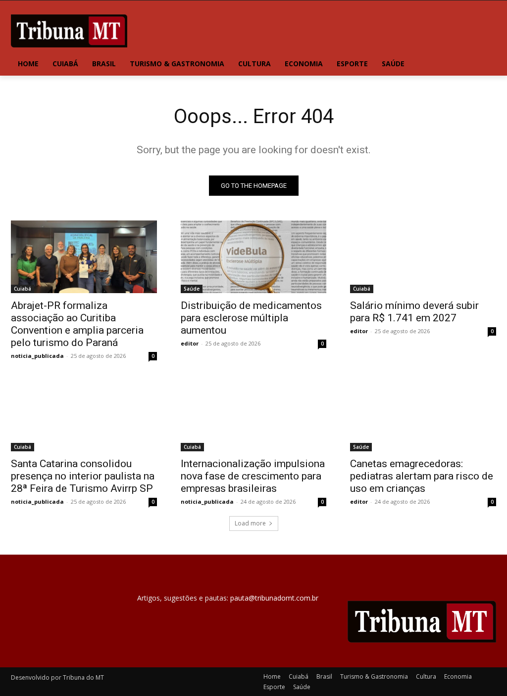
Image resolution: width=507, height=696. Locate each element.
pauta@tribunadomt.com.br (274, 598)
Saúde (192, 288)
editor (190, 343)
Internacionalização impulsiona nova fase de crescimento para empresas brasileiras (253, 476)
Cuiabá (22, 288)
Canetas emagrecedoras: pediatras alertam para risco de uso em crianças (421, 476)
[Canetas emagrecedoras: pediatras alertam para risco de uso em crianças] (423, 414)
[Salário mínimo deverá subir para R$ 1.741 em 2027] (423, 256)
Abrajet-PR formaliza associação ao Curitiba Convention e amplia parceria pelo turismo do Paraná (77, 324)
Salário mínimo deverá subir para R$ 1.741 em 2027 (414, 312)
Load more (250, 523)
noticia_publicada (37, 355)
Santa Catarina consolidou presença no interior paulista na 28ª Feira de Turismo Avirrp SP (82, 476)
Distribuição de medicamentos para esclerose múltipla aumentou (251, 318)
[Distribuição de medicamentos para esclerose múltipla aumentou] (254, 256)
